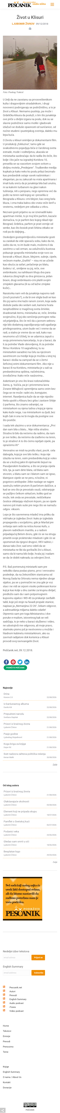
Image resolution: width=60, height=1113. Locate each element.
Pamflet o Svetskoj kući (17, 821)
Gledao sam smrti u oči (16, 841)
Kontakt (6, 1082)
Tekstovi (7, 1031)
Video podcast (16, 1011)
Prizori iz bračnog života (17, 723)
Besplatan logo (12, 851)
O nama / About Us (12, 1077)
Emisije (6, 1036)
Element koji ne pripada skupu (20, 811)
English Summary (13, 966)
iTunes (12, 1007)
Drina (6, 693)
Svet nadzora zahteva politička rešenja (25, 753)
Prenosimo (8, 1046)
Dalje (55, 764)
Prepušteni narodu (14, 713)
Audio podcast (16, 1003)
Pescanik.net (15, 987)
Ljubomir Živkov (23, 23)
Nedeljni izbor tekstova (16, 951)
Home (6, 1026)
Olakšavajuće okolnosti (16, 801)
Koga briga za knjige (15, 743)
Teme (5, 1052)
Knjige (6, 1066)
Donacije (7, 1087)
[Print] (30, 28)
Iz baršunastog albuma (16, 703)
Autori (12, 991)
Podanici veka (11, 831)
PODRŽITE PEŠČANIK (15, 668)
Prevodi (13, 995)
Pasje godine (11, 733)
